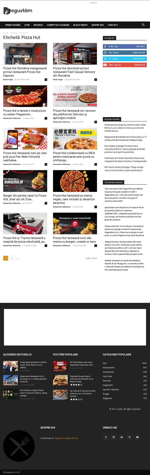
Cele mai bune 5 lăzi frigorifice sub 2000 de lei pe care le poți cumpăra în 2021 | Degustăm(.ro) (124, 191)
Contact (113, 25)
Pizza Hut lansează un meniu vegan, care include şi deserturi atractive (74, 199)
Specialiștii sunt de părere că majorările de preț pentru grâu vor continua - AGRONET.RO (124, 210)
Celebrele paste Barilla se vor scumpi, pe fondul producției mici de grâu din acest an (123, 216)
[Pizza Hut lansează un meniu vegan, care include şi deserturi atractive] (75, 181)
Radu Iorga (8, 79)
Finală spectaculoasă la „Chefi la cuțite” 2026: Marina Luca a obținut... (33, 365)
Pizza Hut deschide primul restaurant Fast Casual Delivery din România (74, 71)
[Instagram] (114, 437)
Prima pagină (12, 25)
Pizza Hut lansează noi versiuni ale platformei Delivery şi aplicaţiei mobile (74, 114)
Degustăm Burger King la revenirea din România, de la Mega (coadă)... (81, 379)
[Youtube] (137, 437)
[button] (143, 25)
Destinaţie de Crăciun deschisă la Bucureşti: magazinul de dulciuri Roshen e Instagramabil (125, 159)
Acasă (5, 33)
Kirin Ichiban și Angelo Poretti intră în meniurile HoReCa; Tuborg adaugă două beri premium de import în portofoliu (125, 149)
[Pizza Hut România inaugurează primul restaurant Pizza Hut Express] (25, 54)
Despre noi (98, 25)
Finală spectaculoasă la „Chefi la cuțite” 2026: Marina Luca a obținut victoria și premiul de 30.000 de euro (125, 128)
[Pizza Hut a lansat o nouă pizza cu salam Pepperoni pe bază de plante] (25, 96)
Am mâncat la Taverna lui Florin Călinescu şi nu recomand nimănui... (83, 393)
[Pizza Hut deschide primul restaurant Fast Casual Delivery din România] (75, 54)
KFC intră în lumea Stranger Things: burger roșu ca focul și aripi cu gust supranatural (124, 168)
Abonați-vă (139, 65)
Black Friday (80, 25)
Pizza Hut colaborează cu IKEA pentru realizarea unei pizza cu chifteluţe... (74, 156)
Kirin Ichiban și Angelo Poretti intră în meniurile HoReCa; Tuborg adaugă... (33, 393)
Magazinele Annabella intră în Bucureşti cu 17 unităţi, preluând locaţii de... (33, 379)
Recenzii (38, 25)
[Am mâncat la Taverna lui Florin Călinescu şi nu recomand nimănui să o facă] (60, 395)
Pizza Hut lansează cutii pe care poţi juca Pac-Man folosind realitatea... (25, 156)
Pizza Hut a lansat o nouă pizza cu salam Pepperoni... (24, 112)
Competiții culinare (58, 25)
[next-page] (17, 258)
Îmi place (141, 46)
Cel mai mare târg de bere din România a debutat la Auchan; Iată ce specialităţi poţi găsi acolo (124, 251)
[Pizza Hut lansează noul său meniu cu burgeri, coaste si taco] (75, 223)
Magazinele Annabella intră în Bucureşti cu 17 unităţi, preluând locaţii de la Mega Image (126, 138)
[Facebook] (106, 437)
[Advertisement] (93, 10)
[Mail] (122, 437)
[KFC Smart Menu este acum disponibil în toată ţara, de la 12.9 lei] (60, 366)
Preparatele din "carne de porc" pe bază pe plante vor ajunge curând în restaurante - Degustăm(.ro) (124, 229)
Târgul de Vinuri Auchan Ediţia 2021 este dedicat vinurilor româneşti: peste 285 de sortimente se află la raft (123, 244)
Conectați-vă (139, 52)
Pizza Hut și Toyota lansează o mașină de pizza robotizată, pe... (25, 239)
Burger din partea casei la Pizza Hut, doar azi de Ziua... (24, 197)
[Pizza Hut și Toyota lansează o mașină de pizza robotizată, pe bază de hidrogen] (25, 223)
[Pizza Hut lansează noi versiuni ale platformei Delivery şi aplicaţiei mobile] (75, 96)
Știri (27, 25)
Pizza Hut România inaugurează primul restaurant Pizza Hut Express (24, 71)
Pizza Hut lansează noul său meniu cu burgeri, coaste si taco (74, 239)
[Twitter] (129, 437)
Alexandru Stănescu (12, 118)
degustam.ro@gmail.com (66, 438)
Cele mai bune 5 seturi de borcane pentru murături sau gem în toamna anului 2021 (124, 198)
